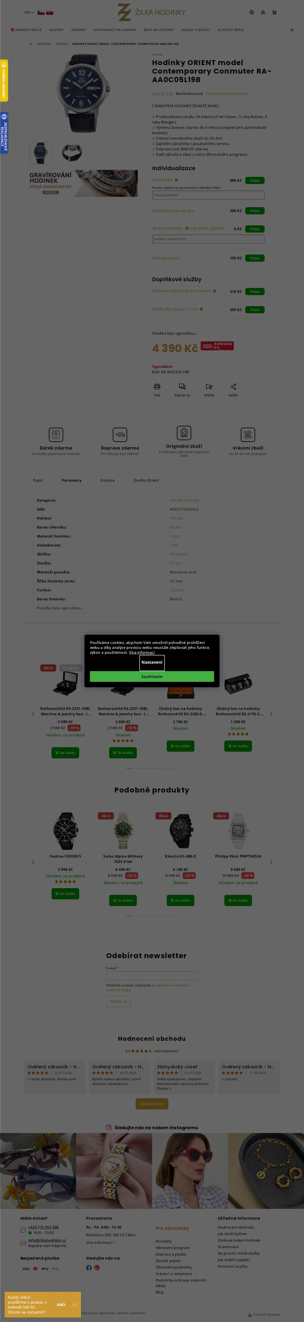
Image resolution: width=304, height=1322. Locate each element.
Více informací (142, 652)
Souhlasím (152, 676)
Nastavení (152, 662)
